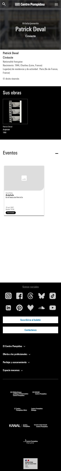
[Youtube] (52, 309)
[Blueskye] (41, 297)
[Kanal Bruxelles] (21, 428)
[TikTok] (52, 297)
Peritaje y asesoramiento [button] (15, 362)
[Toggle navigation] (56, 4)
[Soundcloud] (41, 309)
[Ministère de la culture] (30, 463)
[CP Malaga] (39, 412)
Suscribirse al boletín (30, 319)
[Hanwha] (30, 444)
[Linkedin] (8, 309)
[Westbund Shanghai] (43, 428)
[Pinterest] (19, 309)
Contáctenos (31, 329)
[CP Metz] (22, 412)
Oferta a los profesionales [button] (15, 354)
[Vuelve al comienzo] (54, 464)
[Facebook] (19, 297)
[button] (30, 153)
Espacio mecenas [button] (11, 370)
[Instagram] (8, 297)
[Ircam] (41, 395)
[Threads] (30, 297)
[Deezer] (30, 309)
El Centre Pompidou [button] (13, 346)
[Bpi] (21, 395)
